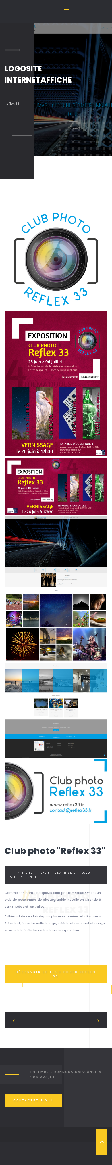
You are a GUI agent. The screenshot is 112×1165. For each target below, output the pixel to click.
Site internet (23, 877)
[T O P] (101, 1142)
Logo (85, 873)
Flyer (43, 873)
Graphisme (65, 873)
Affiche (25, 873)
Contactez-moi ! (33, 1100)
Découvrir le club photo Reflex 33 (56, 974)
